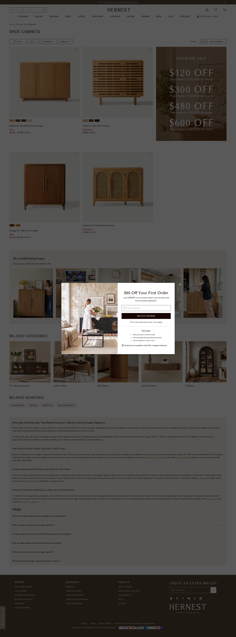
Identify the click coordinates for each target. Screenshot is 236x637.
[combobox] (146, 308)
